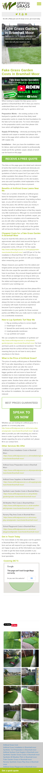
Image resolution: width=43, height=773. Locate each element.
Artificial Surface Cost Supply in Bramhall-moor (20, 752)
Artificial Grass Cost (10, 745)
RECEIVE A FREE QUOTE (21, 158)
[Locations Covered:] (2, 3)
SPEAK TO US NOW (21, 414)
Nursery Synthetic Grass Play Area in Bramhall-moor (21, 763)
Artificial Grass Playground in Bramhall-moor (20, 767)
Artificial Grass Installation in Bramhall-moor (19, 747)
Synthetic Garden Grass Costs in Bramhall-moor (21, 755)
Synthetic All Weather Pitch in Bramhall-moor (20, 757)
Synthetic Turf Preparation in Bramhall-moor (19, 750)
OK (31, 578)
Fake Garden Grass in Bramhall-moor (17, 759)
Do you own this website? (16, 578)
